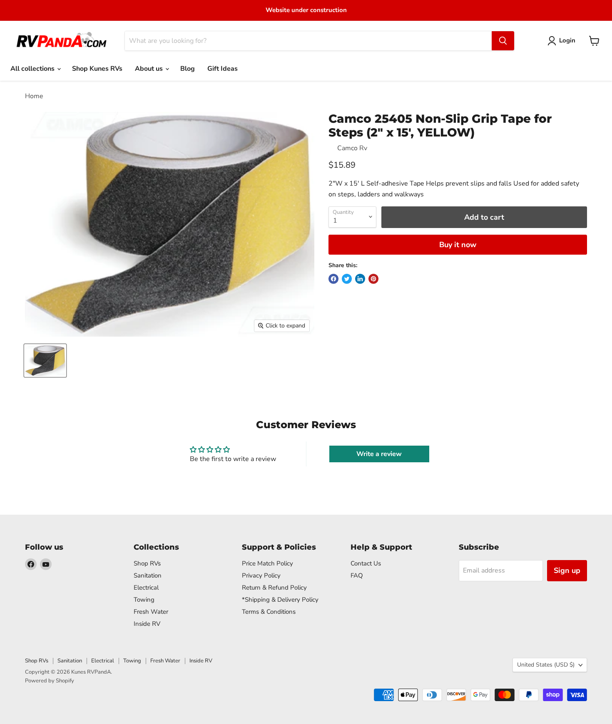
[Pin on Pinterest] (373, 279)
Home (34, 96)
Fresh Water (151, 611)
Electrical (146, 587)
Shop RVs (147, 563)
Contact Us (366, 563)
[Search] (503, 40)
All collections (33, 68)
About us (149, 68)
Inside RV (147, 624)
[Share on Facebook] (333, 279)
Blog (187, 68)
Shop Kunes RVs (97, 68)
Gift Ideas (222, 68)
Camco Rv (352, 148)
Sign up (567, 570)
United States (546, 665)
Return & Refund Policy (274, 587)
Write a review (379, 454)
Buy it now (457, 245)
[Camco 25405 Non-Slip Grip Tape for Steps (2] (45, 360)
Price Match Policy (267, 563)
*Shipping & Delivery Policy (280, 599)
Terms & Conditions (269, 611)
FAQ (357, 575)
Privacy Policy (261, 575)
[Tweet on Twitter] (347, 279)
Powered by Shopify (49, 680)
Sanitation (148, 575)
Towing (144, 599)
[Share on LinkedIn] (360, 279)
